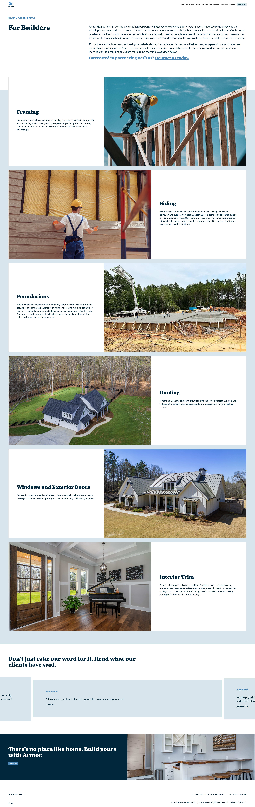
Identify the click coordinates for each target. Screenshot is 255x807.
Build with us (241, 4)
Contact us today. (172, 58)
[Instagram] (9, 802)
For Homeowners (214, 4)
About (198, 4)
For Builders (224, 4)
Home (182, 4)
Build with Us (13, 763)
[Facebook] (12, 802)
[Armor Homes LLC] (17, 4)
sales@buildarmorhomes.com (209, 794)
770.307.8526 (240, 794)
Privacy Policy (213, 802)
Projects (232, 4)
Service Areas (190, 4)
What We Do (205, 4)
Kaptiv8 (243, 802)
